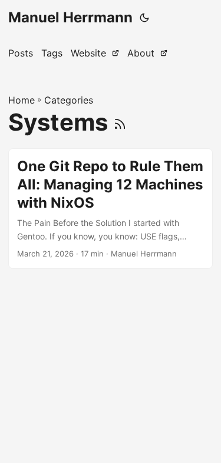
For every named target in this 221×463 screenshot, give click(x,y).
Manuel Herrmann (70, 17)
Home (21, 100)
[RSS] (120, 122)
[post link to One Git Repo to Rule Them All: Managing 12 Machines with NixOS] (110, 208)
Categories (68, 100)
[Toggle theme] (144, 17)
